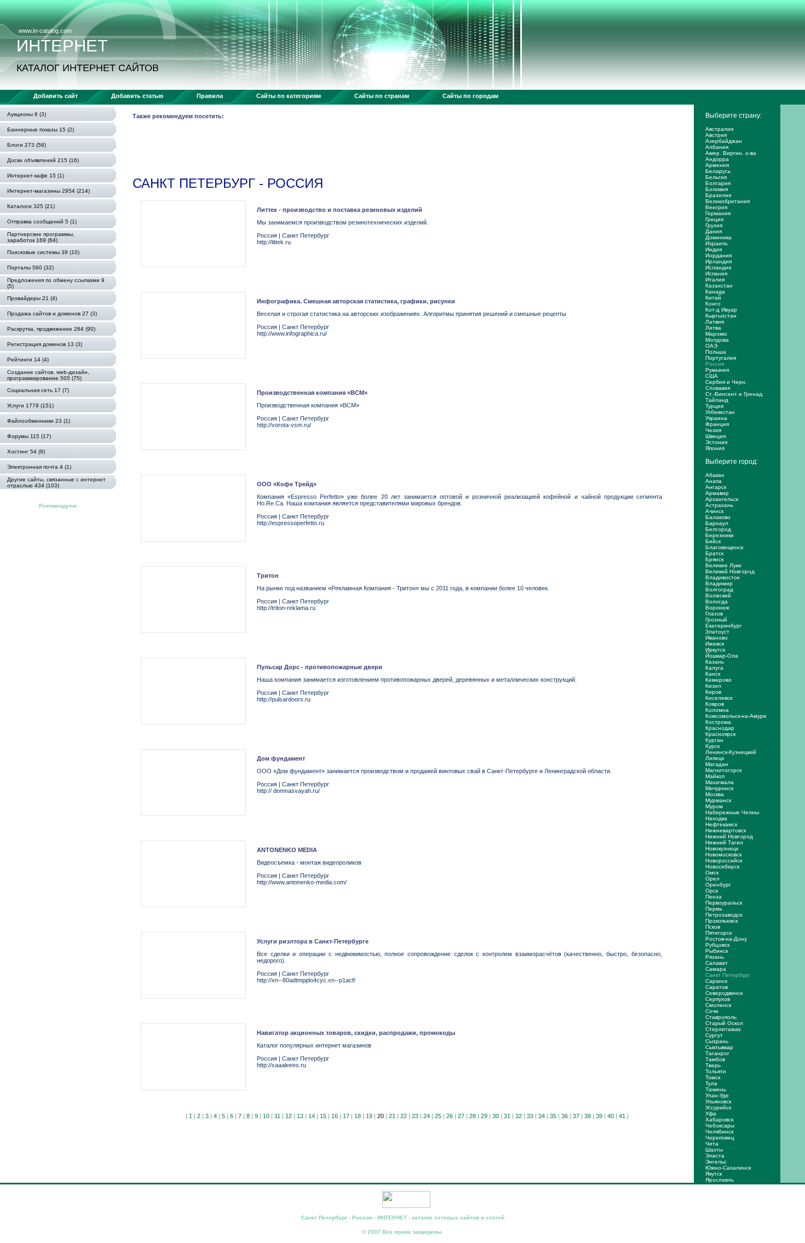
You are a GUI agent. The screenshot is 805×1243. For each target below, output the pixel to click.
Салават (716, 963)
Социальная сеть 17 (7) (38, 390)
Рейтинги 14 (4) (28, 359)
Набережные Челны (732, 812)
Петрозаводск (723, 915)
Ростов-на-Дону (726, 939)
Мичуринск (719, 788)
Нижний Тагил (724, 842)
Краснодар (719, 728)
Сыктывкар (719, 1047)
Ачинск (714, 511)
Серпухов (717, 999)
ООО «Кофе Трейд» (287, 484)
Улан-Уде (717, 1095)
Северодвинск (724, 993)
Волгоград (719, 589)
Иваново (716, 638)
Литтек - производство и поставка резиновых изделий (339, 209)
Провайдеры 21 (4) (32, 298)
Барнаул (716, 523)
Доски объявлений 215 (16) (43, 160)
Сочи (711, 1011)
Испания (716, 274)
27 (461, 1116)
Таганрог (717, 1053)
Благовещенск (724, 547)
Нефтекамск (721, 824)
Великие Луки (723, 565)
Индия (713, 249)
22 (403, 1116)
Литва (713, 328)
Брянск (714, 559)
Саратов (716, 987)
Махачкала (719, 782)
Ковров (714, 704)
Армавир (717, 493)
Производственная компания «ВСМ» (312, 392)
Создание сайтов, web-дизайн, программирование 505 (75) (48, 375)
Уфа (710, 1113)
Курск (712, 746)
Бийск (713, 541)
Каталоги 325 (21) (31, 206)
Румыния (717, 370)
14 (311, 1116)
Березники (719, 535)
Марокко (716, 334)
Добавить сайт (55, 96)
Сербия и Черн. (726, 382)
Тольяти (715, 1071)
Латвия (714, 322)
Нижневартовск (725, 830)
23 (415, 1116)
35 (553, 1116)
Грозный (716, 620)
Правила (210, 96)
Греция (714, 219)
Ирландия (718, 261)
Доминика (718, 237)
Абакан (715, 475)
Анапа (713, 481)
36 (564, 1116)
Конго (713, 304)
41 (622, 1116)
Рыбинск (716, 951)
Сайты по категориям (288, 96)
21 (392, 1116)
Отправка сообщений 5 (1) (42, 221)
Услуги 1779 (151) (30, 405)
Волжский (718, 595)
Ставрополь (721, 1017)
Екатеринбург (723, 626)
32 (518, 1116)
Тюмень (715, 1089)
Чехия (713, 430)
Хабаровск (719, 1120)
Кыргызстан (721, 316)
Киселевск (718, 698)
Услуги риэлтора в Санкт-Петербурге (313, 941)
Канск (712, 674)
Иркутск (715, 650)
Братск (714, 553)
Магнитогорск (723, 770)
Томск (712, 1077)
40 (610, 1116)
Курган (714, 740)
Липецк (714, 758)
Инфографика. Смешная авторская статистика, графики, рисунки (356, 301)
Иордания (718, 255)
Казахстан (719, 286)
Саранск (716, 981)
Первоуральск (723, 903)
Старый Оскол (724, 1023)
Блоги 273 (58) (26, 145)
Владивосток (722, 577)
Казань (714, 662)
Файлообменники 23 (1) (38, 421)
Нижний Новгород (729, 836)
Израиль (716, 243)
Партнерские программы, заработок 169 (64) (40, 237)
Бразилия (718, 195)
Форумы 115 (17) (29, 436)
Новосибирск (722, 867)
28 (472, 1116)
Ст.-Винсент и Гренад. (734, 394)
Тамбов (715, 1059)
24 (426, 1116)
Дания (713, 231)
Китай (713, 298)
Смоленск (718, 1005)
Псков (712, 927)
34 (541, 1116)
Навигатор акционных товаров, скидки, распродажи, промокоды (356, 1032)
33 (530, 1116)
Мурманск (718, 800)
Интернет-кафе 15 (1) (35, 175)
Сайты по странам (381, 96)
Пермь (713, 909)
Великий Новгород (730, 571)
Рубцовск (717, 945)
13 (300, 1116)
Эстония (716, 442)
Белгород (718, 529)
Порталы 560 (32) (30, 267)
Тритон (268, 575)
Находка (716, 818)
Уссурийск (718, 1107)
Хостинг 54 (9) (26, 451)
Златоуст (717, 632)
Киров (713, 692)
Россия (714, 364)
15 (323, 1116)
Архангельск (721, 499)
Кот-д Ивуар (721, 310)
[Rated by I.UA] (406, 1205)
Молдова (717, 340)
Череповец (719, 1138)
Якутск (713, 1174)
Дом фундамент (281, 758)
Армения (717, 165)
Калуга (714, 668)
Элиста (715, 1156)
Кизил (713, 686)
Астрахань (719, 505)
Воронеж (717, 608)
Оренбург (718, 885)
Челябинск (719, 1132)
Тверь (713, 1065)
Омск (711, 873)
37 (576, 1116)
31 (507, 1116)
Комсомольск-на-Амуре (736, 716)
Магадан (716, 764)
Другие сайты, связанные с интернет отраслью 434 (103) (56, 482)
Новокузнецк (721, 848)
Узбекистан (720, 412)
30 (495, 1116)
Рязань (714, 957)
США (711, 376)
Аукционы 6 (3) (26, 114)
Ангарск (715, 487)
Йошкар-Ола (721, 656)
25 (438, 1116)
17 (346, 1116)
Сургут (714, 1035)
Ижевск (714, 644)
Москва (714, 794)
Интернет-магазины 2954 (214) (48, 191)
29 (484, 1116)
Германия (718, 213)
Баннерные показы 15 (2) (40, 129)
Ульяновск (718, 1101)
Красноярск (720, 734)
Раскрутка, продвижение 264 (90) (51, 329)
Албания (716, 147)
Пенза (713, 897)
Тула (711, 1083)
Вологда (716, 602)
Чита (711, 1144)
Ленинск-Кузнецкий (730, 752)
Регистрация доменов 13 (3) (44, 344)
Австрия (716, 135)
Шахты (714, 1150)
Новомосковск (723, 854)
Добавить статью (137, 96)
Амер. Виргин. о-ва (730, 153)
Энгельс (716, 1162)
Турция (714, 406)
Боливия (716, 189)
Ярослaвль (719, 1180)
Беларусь (718, 171)
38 (587, 1116)
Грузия (713, 225)
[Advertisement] (332, 150)
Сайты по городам (470, 96)
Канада (715, 292)
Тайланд (716, 400)
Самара (715, 969)
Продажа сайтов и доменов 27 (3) (52, 313)
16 (334, 1116)
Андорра (717, 159)
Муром (714, 806)
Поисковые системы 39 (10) (43, 252)
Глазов (714, 614)
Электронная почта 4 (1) (39, 467)
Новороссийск (723, 861)
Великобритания (727, 201)
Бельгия (716, 177)
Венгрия (716, 207)
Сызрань (716, 1041)
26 (449, 1116)
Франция (717, 424)
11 (277, 1116)
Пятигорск (718, 933)
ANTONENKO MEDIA (287, 850)
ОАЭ (711, 346)
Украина (716, 418)
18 (357, 1116)
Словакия (717, 388)
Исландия (718, 267)
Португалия (720, 358)
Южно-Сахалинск (728, 1168)
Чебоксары (719, 1126)
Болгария (718, 183)
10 (266, 1116)
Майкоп (715, 776)
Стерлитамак (722, 1029)
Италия (715, 280)
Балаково (718, 517)
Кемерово (718, 680)
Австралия (719, 129)
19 (369, 1116)
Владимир (719, 583)
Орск (711, 891)
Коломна (717, 710)
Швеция (715, 436)
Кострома (718, 722)
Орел (712, 879)
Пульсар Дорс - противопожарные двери (319, 667)
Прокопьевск (721, 921)
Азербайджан (723, 141)
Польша (715, 352)
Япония (715, 448)
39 (599, 1116)
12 (288, 1116)
